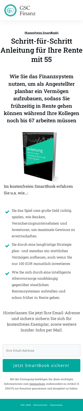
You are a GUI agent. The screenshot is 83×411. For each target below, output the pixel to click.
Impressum (56, 405)
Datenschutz (40, 405)
